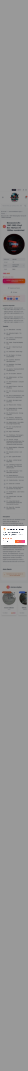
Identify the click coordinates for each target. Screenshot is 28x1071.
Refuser (9, 542)
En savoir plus (8, 538)
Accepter (20, 542)
